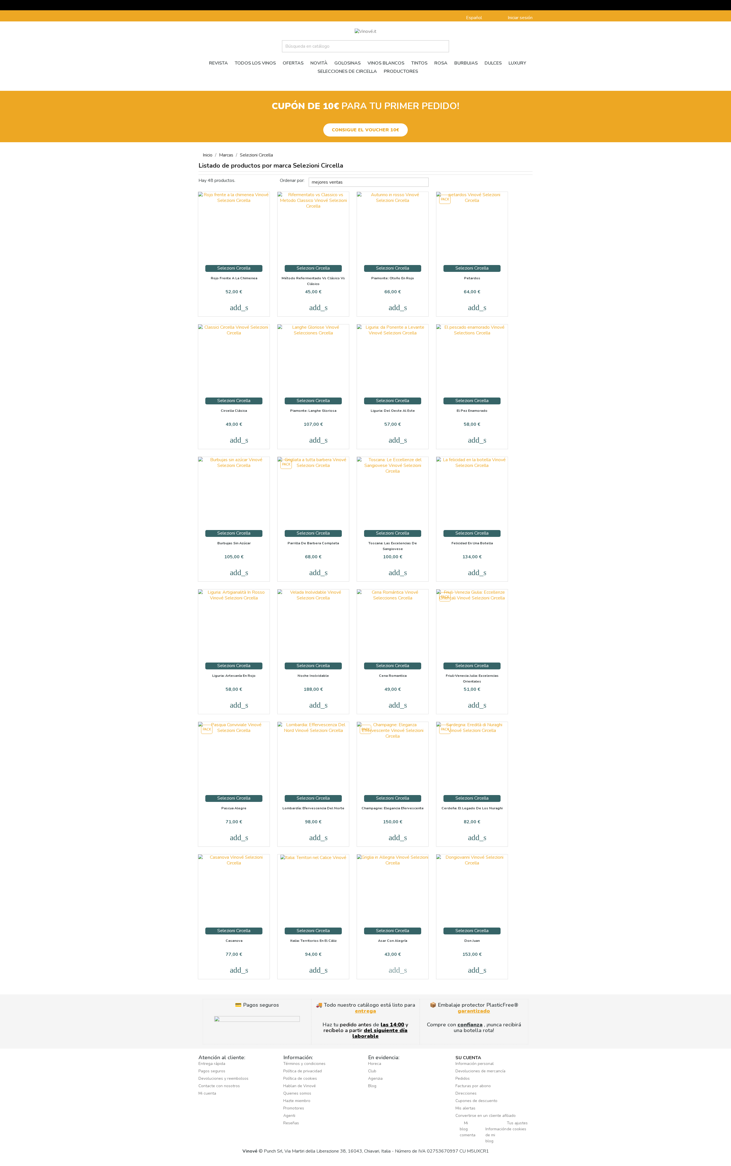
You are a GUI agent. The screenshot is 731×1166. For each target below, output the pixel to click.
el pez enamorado (472, 410)
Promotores (293, 1108)
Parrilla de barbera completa (313, 543)
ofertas (293, 63)
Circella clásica (234, 410)
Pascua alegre (233, 808)
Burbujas (466, 63)
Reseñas (291, 1123)
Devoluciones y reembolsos (223, 1078)
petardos (472, 278)
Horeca (374, 1063)
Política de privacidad (302, 1071)
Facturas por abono (473, 1086)
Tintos (419, 63)
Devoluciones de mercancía (480, 1071)
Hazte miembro (296, 1100)
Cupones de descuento (476, 1100)
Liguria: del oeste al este (393, 410)
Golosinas (347, 63)
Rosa (440, 63)
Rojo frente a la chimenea (234, 278)
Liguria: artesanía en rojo (234, 675)
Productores (401, 71)
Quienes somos (297, 1093)
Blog (372, 1086)
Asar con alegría (392, 940)
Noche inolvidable (313, 675)
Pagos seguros (211, 1071)
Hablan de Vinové (299, 1086)
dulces (493, 63)
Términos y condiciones (304, 1063)
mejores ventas (369, 181)
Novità (319, 63)
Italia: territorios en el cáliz (313, 940)
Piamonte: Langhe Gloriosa (313, 410)
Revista (218, 63)
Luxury (517, 63)
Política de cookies (300, 1078)
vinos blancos (385, 63)
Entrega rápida (211, 1063)
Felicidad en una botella (472, 543)
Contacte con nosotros (219, 1086)
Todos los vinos (255, 63)
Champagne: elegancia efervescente (393, 808)
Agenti (289, 1115)
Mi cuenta (207, 1093)
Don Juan (472, 940)
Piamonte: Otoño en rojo (392, 278)
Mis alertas (465, 1108)
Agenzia (375, 1078)
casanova (234, 940)
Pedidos (462, 1078)
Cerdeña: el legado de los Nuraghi (472, 808)
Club (372, 1071)
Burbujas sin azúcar (234, 543)
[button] (365, 130)
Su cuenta (468, 1058)
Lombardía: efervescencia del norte (313, 808)
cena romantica (393, 675)
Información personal (474, 1063)
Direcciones (466, 1093)
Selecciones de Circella (347, 71)
